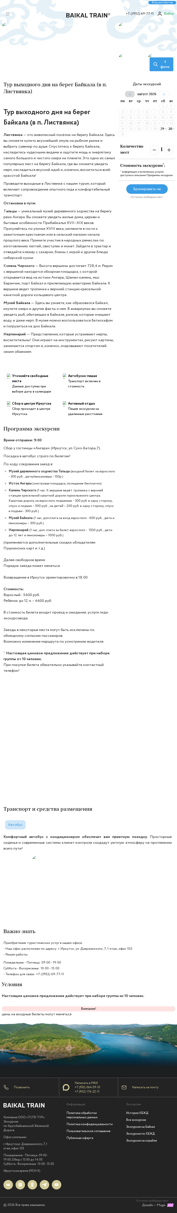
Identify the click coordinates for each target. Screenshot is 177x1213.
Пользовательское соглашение (88, 1131)
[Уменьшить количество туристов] (154, 150)
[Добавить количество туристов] (169, 150)
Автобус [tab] (15, 825)
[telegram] (44, 1184)
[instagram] (20, 1184)
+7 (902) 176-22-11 (87, 1092)
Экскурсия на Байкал (140, 1127)
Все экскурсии (136, 1120)
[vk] (8, 1184)
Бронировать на (147, 189)
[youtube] (56, 1184)
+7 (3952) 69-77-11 (140, 13)
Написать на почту (145, 1087)
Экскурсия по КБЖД (140, 1134)
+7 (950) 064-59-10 (87, 1087)
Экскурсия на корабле (141, 1141)
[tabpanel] (89, 878)
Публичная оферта (79, 1138)
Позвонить (22, 1087)
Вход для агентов (162, 2)
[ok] (32, 1184)
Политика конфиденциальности (89, 1124)
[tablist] (15, 823)
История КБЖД (137, 1113)
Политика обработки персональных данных (82, 1115)
